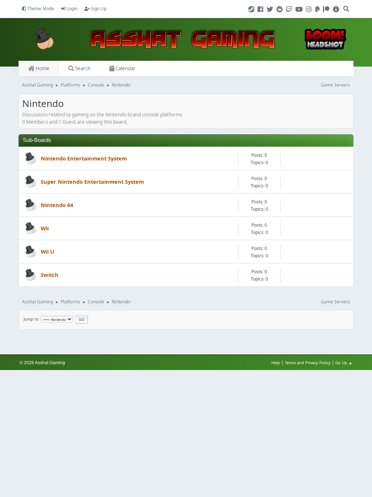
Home (42, 68)
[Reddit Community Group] (280, 9)
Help (275, 362)
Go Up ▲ (344, 362)
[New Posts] (29, 159)
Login (71, 8)
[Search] (346, 6)
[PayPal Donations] (318, 9)
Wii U (47, 251)
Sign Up (98, 8)
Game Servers (335, 85)
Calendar (125, 68)
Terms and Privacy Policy (308, 362)
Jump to (31, 319)
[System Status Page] (336, 9)
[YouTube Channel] (300, 9)
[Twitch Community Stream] (290, 9)
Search (82, 68)
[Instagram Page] (310, 9)
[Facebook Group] (262, 9)
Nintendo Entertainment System (84, 158)
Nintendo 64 (57, 204)
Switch (49, 274)
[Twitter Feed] (271, 9)
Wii (45, 228)
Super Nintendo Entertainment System (92, 181)
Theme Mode (40, 8)
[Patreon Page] (327, 9)
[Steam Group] (252, 9)
